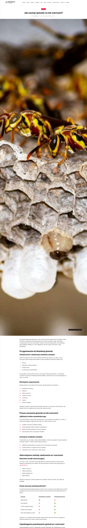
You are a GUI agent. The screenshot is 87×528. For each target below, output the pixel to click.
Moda (28, 2)
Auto (41, 2)
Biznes (67, 2)
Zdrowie (37, 2)
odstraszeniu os (23, 465)
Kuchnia (49, 2)
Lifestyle (62, 2)
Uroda (24, 2)
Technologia (55, 2)
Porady (32, 2)
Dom (45, 2)
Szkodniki (43, 9)
